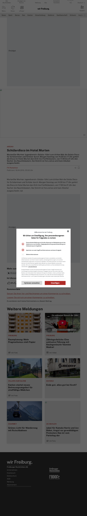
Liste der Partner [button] (32, 266)
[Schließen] (68, 231)
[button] (43, 254)
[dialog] (43, 258)
